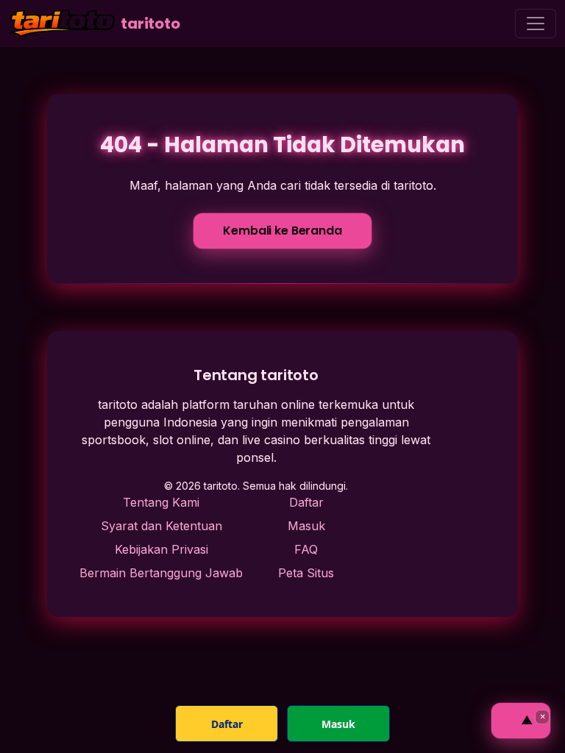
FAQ (306, 549)
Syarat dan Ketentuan (161, 525)
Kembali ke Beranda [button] (282, 230)
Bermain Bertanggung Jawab (161, 572)
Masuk (306, 525)
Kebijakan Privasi (161, 549)
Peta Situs (306, 572)
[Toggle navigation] (535, 23)
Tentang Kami (161, 502)
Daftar (306, 502)
